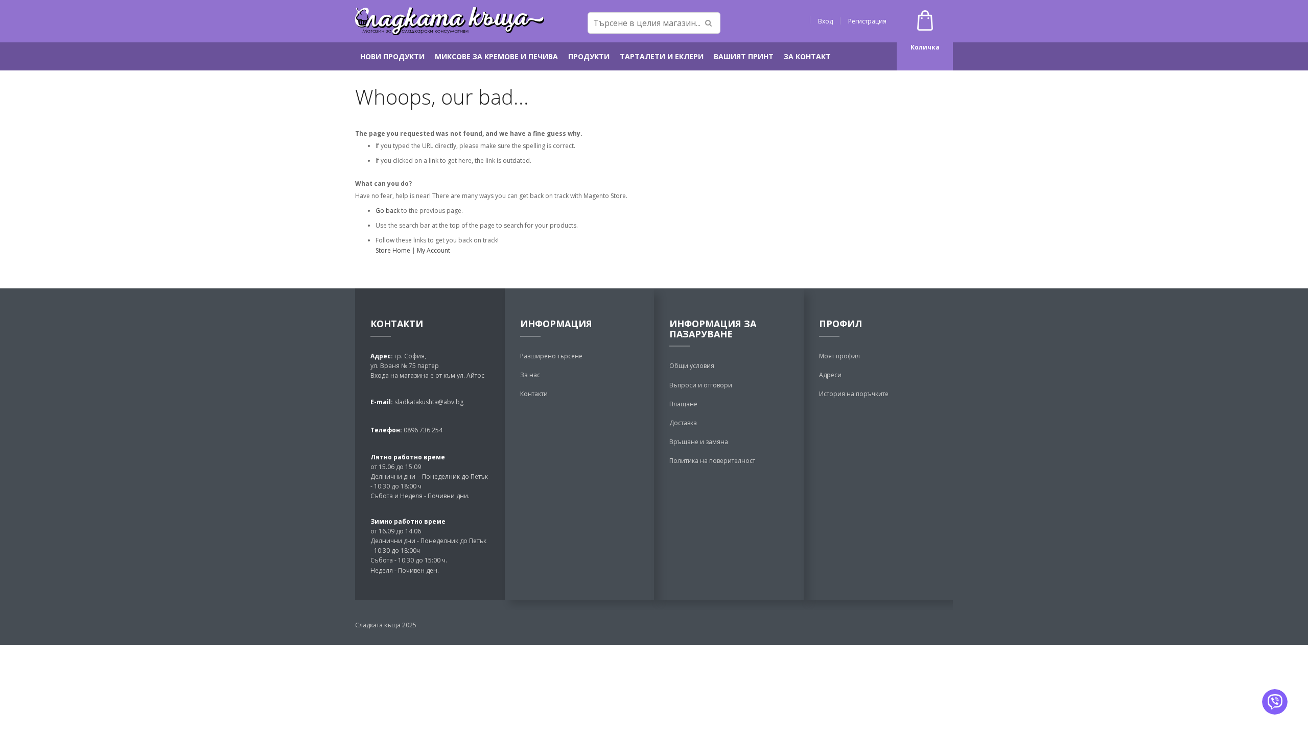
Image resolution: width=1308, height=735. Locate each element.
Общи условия (691, 365)
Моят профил (839, 356)
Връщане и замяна (698, 441)
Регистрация (867, 21)
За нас (530, 375)
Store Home (393, 250)
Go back (388, 210)
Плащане (683, 404)
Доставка (683, 423)
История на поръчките (854, 393)
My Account (433, 250)
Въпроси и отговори (700, 385)
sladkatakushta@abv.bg (428, 402)
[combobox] (654, 23)
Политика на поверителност (712, 460)
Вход (825, 21)
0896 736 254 (422, 430)
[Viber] (1275, 702)
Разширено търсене (551, 356)
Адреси (830, 375)
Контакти (534, 393)
